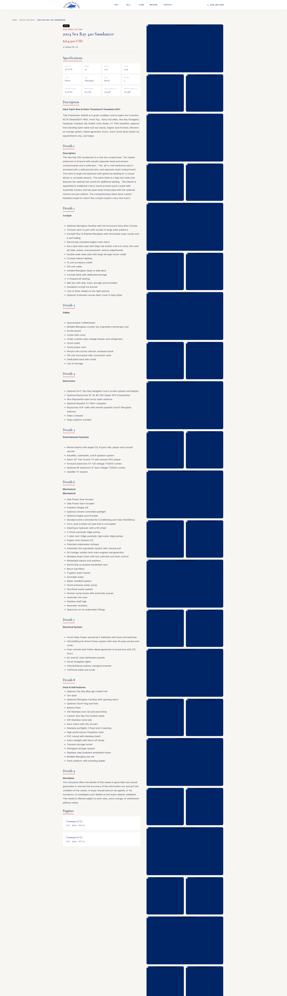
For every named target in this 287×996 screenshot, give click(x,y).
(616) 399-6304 (217, 5)
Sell (128, 5)
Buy (116, 5)
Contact (167, 5)
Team (141, 5)
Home (14, 20)
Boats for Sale (27, 20)
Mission (153, 5)
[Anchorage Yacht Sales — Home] (71, 5)
